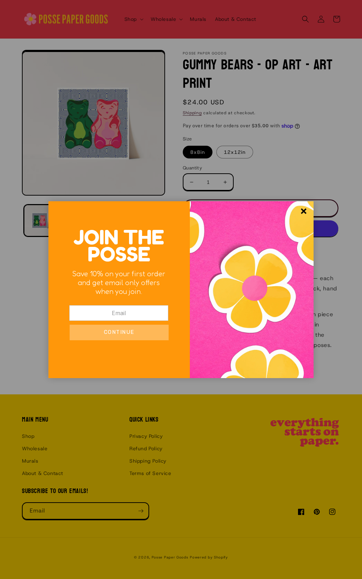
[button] (119, 332)
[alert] (181, 289)
